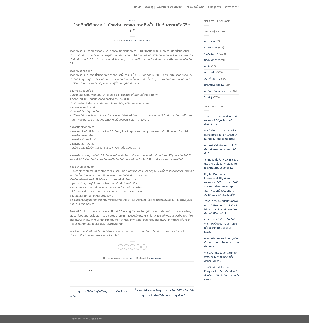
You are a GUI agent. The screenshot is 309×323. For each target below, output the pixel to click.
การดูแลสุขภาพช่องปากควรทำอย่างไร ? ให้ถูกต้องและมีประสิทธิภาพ (221, 120)
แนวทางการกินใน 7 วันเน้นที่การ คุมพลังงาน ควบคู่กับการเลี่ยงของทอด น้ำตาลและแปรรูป (220, 226)
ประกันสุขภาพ (212, 60)
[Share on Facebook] (120, 247)
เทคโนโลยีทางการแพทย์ (169, 7)
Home (137, 7)
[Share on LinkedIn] (144, 247)
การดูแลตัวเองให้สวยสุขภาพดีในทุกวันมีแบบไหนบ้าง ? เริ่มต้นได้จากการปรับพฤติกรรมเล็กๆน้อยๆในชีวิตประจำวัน (221, 207)
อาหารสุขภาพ (232, 7)
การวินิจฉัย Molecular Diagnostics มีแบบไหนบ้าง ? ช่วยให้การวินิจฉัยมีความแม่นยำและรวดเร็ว (221, 273)
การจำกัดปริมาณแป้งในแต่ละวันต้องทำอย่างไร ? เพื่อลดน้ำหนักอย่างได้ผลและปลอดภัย (221, 135)
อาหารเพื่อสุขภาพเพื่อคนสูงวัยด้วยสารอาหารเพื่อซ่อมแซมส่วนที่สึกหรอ (221, 242)
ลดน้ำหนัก (209, 72)
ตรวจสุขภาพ (214, 7)
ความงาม (209, 41)
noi (148, 40)
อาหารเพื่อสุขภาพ (214, 85)
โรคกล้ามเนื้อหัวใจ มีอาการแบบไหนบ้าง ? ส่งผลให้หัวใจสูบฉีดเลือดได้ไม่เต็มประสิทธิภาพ (221, 164)
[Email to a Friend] (132, 247)
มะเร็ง (207, 66)
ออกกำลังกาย (212, 79)
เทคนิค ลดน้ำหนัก (195, 7)
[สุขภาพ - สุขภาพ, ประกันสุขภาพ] (86, 7)
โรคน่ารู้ (149, 7)
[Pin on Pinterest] (138, 247)
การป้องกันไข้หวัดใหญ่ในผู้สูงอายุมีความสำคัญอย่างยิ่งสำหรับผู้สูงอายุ (220, 257)
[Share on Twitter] (126, 247)
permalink (156, 258)
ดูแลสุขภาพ (210, 48)
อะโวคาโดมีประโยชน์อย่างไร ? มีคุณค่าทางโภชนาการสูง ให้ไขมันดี (221, 149)
